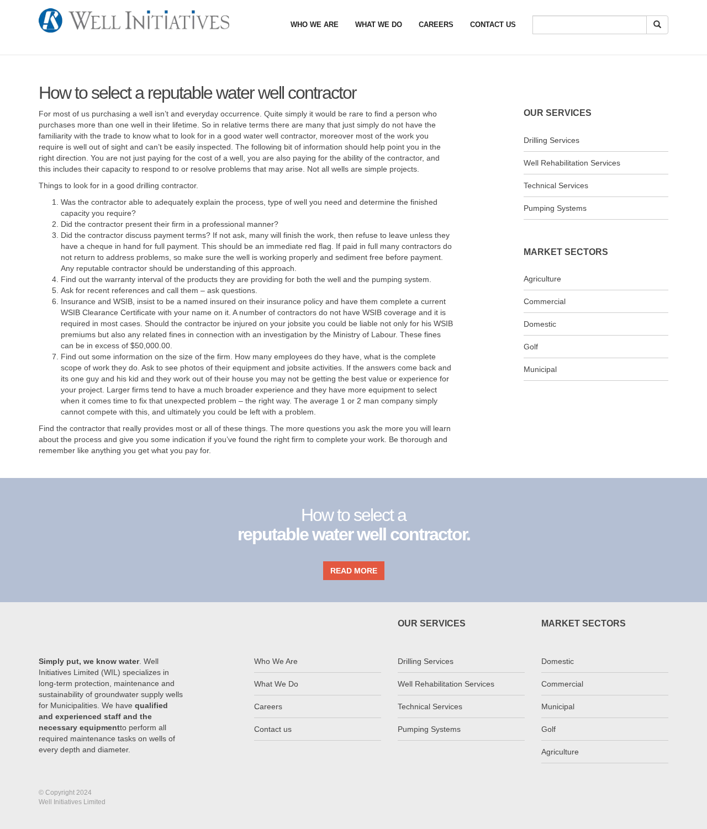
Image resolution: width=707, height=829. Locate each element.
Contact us (273, 729)
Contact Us (493, 24)
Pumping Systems (555, 208)
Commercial (545, 301)
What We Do (378, 24)
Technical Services (556, 185)
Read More (353, 570)
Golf (531, 346)
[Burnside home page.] (134, 14)
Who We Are (315, 24)
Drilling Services (551, 140)
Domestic (540, 324)
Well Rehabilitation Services (572, 162)
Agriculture (542, 278)
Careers (436, 24)
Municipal (540, 369)
